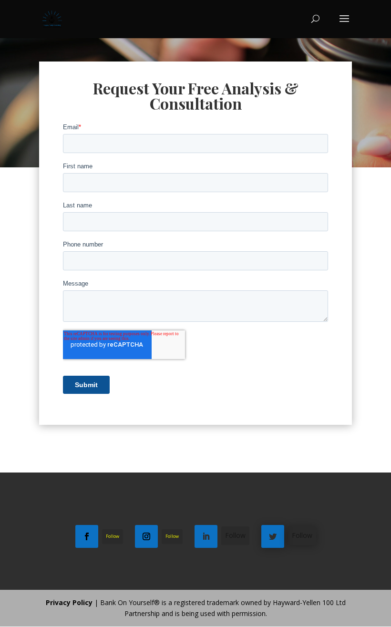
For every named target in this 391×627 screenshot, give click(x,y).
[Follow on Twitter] (272, 536)
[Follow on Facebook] (86, 536)
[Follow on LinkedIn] (206, 536)
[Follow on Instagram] (146, 536)
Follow (112, 536)
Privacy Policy (69, 602)
